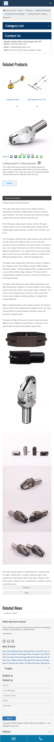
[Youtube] (12, 641)
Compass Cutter (12, 100)
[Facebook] (4, 641)
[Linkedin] (8, 641)
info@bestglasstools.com (20, 47)
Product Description (12, 198)
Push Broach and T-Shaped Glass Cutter (38, 100)
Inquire (9, 183)
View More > (7, 633)
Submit (9, 718)
